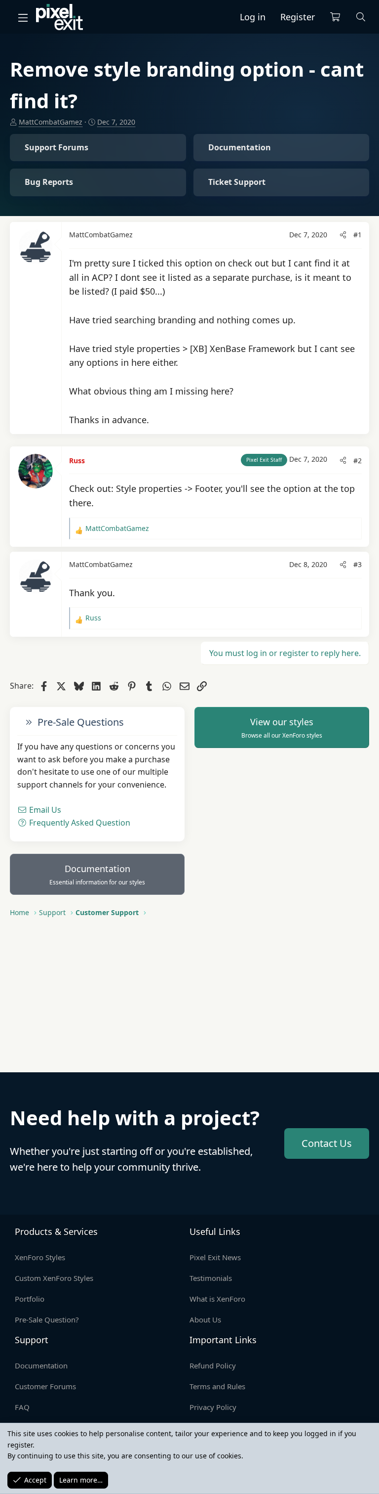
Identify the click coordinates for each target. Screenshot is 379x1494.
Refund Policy (213, 1365)
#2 (357, 460)
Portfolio (29, 1299)
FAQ (22, 1407)
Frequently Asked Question (78, 822)
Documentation (97, 874)
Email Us (44, 809)
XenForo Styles (40, 1257)
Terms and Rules (217, 1386)
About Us (205, 1319)
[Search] (361, 17)
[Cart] (335, 17)
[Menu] (23, 17)
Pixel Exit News (215, 1257)
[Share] (343, 235)
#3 (357, 564)
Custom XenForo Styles (54, 1278)
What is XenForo (217, 1299)
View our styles (281, 728)
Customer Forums (45, 1386)
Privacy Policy (213, 1407)
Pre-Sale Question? (47, 1319)
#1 (357, 234)
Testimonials (211, 1278)
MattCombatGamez (50, 122)
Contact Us (327, 1143)
